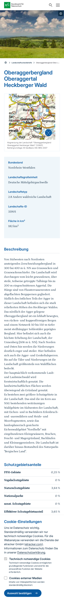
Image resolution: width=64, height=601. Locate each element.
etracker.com (33, 544)
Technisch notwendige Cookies (30, 559)
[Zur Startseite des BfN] (25, 5)
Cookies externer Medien (25, 578)
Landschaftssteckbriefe (22, 63)
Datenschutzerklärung (31, 552)
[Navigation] (57, 5)
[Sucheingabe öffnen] (50, 5)
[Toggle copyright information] (61, 13)
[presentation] (48, 132)
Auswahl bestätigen (19, 593)
